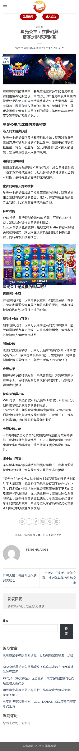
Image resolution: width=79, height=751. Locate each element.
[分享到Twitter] (36, 521)
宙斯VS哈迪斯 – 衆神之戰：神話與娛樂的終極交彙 (59, 577)
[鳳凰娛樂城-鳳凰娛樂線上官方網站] (39, 6)
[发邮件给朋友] (43, 521)
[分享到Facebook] (29, 521)
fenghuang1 (56, 48)
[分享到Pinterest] (50, 521)
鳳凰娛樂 (50, 746)
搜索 (5, 620)
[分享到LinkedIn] (57, 521)
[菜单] (5, 6)
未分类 (39, 27)
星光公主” (44, 96)
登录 (41, 606)
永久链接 (51, 535)
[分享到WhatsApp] (22, 521)
